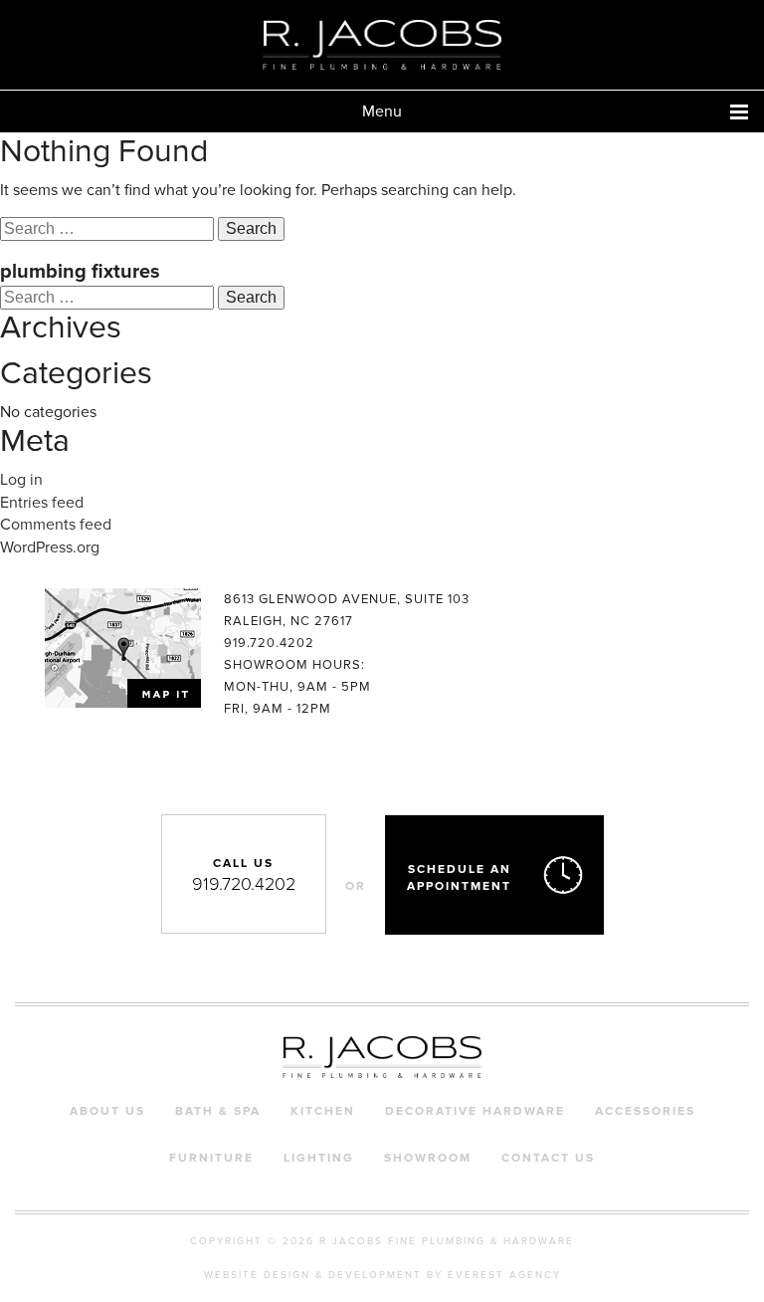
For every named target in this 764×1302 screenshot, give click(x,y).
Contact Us (548, 1158)
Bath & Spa (218, 1111)
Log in (21, 480)
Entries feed (42, 503)
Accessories (645, 1111)
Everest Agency (504, 1275)
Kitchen (322, 1111)
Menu (382, 111)
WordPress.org (49, 547)
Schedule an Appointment (459, 877)
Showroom (428, 1158)
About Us (107, 1111)
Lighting (319, 1158)
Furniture (211, 1158)
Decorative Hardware (475, 1111)
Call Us (243, 875)
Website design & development (313, 1275)
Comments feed (55, 525)
